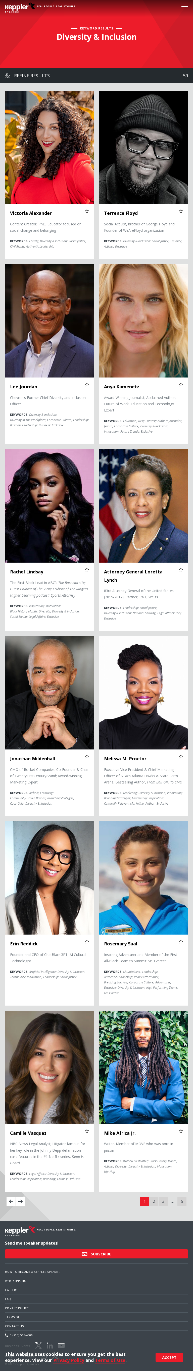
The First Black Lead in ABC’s (49, 589)
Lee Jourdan (23, 387)
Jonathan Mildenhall (32, 759)
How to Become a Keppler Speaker (32, 1272)
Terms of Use (15, 1317)
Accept (169, 1357)
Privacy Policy (17, 1308)
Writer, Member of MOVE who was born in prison (138, 1146)
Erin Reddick (24, 944)
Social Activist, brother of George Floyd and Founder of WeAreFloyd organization (139, 227)
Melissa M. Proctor (125, 759)
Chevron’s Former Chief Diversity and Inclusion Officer (48, 400)
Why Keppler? (15, 1281)
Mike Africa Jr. (120, 1133)
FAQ (8, 1299)
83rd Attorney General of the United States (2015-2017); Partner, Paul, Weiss (139, 593)
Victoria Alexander (31, 213)
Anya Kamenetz (121, 387)
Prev (11, 1201)
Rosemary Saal (120, 944)
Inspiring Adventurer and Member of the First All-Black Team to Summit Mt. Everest (140, 957)
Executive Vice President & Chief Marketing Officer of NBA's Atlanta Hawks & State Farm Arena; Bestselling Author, (143, 775)
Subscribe (100, 1253)
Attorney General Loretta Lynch (133, 576)
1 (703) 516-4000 (21, 1335)
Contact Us (14, 1326)
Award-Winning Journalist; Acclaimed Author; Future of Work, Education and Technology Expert (140, 404)
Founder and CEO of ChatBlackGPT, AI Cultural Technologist (48, 957)
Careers (11, 1290)
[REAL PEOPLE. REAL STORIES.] (20, 8)
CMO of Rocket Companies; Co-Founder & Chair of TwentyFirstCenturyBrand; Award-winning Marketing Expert (49, 775)
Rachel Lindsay (26, 572)
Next (20, 1201)
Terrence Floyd (121, 213)
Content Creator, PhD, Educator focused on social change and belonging (45, 227)
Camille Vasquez (28, 1133)
